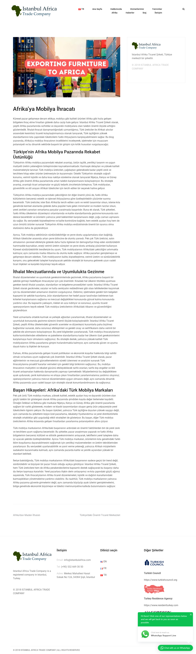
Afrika (114, 12)
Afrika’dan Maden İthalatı (26, 515)
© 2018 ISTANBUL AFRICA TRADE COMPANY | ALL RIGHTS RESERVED (46, 650)
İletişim (158, 12)
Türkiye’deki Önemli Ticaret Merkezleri (100, 515)
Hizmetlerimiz (137, 9)
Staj (144, 12)
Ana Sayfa (97, 9)
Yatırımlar (157, 9)
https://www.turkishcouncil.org (160, 579)
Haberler (130, 12)
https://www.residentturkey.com (161, 605)
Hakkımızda (116, 9)
